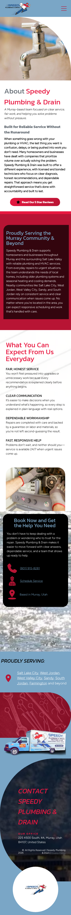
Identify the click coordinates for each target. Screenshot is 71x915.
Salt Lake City (27, 673)
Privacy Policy (58, 852)
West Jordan (50, 673)
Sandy (49, 678)
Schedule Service (31, 581)
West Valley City (29, 678)
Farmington (38, 683)
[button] (64, 8)
